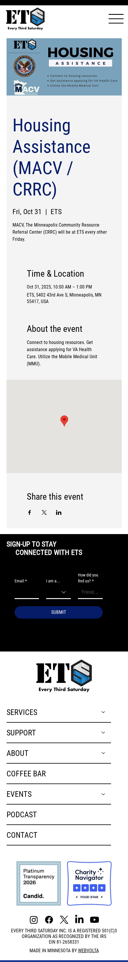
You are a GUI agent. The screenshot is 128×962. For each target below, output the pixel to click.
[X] (64, 920)
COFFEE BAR (26, 773)
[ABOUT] (103, 753)
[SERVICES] (103, 712)
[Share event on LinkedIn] (59, 512)
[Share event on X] (44, 512)
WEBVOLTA (88, 950)
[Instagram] (34, 920)
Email (21, 581)
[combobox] (58, 592)
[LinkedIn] (79, 920)
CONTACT (22, 835)
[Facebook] (49, 920)
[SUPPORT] (103, 733)
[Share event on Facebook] (29, 512)
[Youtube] (94, 920)
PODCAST (22, 814)
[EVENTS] (103, 794)
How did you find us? (88, 578)
